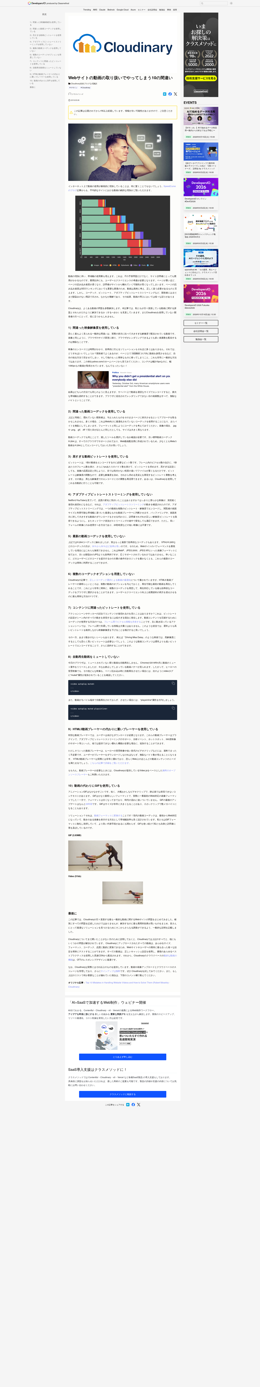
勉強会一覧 (201, 339)
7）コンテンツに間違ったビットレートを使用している (45, 62)
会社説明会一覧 (201, 331)
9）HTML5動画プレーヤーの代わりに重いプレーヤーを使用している (45, 75)
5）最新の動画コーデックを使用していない (45, 49)
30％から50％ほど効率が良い (106, 546)
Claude (102, 9)
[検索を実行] (202, 3)
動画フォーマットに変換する (108, 815)
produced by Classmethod (58, 3)
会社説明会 (152, 9)
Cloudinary (86, 87)
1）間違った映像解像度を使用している (45, 23)
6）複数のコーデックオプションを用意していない (45, 56)
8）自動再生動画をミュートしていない (45, 69)
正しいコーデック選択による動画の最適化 (110, 579)
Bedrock (111, 9)
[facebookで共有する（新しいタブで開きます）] (170, 94)
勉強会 (162, 9)
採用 (175, 9)
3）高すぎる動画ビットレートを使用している (45, 36)
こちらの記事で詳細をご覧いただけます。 (110, 762)
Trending (87, 9)
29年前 (89, 803)
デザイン (74, 87)
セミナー (141, 9)
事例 (169, 9)
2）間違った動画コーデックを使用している (45, 30)
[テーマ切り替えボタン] (231, 3)
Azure (133, 9)
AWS (95, 9)
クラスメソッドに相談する (123, 1094)
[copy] (173, 683)
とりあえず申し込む (122, 1056)
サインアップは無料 (110, 971)
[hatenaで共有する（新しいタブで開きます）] (164, 94)
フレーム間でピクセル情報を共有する (122, 621)
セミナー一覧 (200, 322)
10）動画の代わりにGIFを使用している (45, 82)
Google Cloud (123, 9)
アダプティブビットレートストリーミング (123, 504)
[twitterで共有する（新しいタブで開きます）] (175, 94)
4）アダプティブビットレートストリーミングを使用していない (45, 43)
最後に (32, 87)
